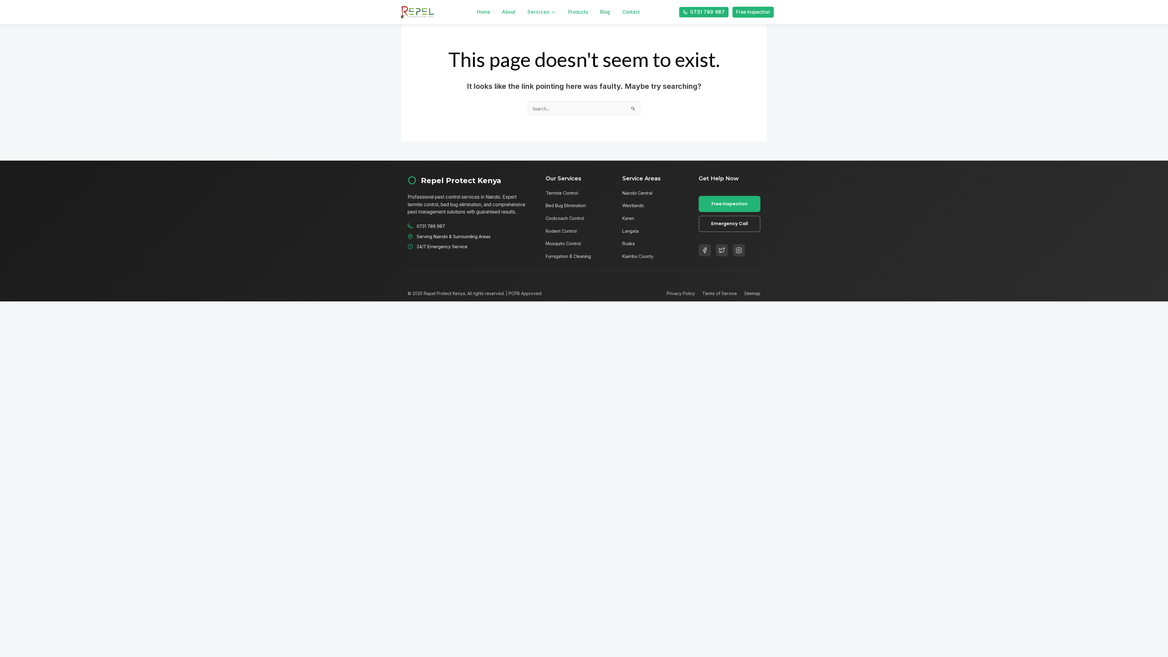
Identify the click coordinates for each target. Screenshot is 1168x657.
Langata (630, 231)
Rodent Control (561, 231)
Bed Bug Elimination (566, 205)
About (508, 12)
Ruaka (628, 243)
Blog (605, 12)
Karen (628, 218)
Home (483, 12)
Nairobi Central (637, 193)
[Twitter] (722, 250)
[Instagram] (739, 250)
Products (578, 12)
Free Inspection (753, 12)
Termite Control (562, 193)
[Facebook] (705, 250)
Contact (631, 12)
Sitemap (752, 293)
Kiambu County (637, 256)
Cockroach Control (565, 218)
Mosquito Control (563, 243)
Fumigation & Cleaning (568, 256)
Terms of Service (719, 293)
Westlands (633, 205)
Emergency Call (729, 224)
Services (538, 12)
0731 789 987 (707, 12)
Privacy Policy (681, 293)
